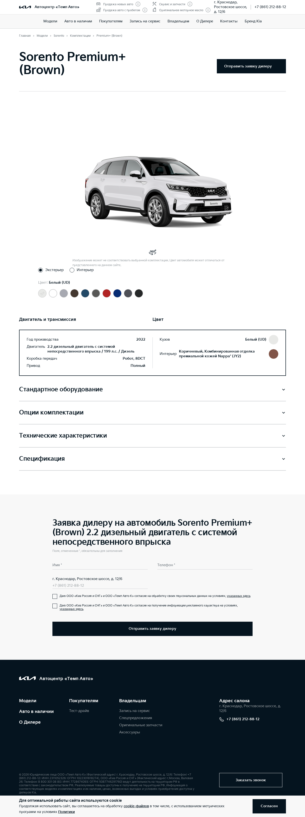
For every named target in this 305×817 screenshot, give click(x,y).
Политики (66, 812)
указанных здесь (238, 596)
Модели (50, 21)
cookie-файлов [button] (136, 806)
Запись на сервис (145, 21)
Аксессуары (129, 732)
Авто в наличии (78, 21)
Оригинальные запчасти (140, 725)
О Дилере (30, 722)
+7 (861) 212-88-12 (270, 7)
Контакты (229, 21)
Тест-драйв (79, 711)
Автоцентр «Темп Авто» (57, 7)
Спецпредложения (135, 718)
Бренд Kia (253, 21)
